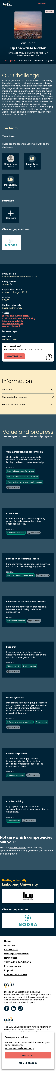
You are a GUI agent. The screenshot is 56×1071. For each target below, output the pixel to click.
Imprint (8, 970)
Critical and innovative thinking (18, 318)
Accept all (28, 1055)
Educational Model (15, 974)
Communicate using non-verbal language (24, 482)
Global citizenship (11, 326)
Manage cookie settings (19, 1048)
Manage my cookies (16, 953)
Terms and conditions (17, 962)
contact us (14, 356)
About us (9, 945)
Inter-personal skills (12, 321)
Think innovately (29, 666)
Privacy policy (12, 966)
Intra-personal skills (12, 323)
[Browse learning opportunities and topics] (52, 4)
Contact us (11, 949)
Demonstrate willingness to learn (20, 575)
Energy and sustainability (15, 316)
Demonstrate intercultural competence (22, 476)
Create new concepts (15, 532)
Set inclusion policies (15, 775)
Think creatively (13, 666)
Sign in (42, 3)
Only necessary (28, 1063)
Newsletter (10, 957)
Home (7, 941)
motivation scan (18, 847)
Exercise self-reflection (16, 621)
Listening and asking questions (19, 722)
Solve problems (13, 820)
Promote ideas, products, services (20, 471)
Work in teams (41, 722)
